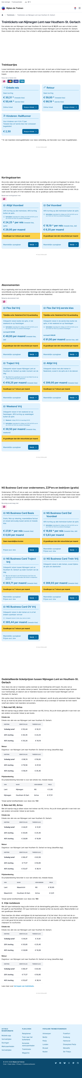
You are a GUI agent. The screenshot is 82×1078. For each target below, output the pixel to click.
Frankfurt (66, 1033)
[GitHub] (78, 1063)
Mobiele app (6, 1035)
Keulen (45, 1052)
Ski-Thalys (67, 1052)
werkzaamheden (17, 2)
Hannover (66, 1041)
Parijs (45, 1041)
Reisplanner (26, 1033)
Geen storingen (6, 2)
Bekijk (32, 245)
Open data (11, 1064)
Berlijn (45, 1037)
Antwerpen (47, 1033)
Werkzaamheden (8, 1046)
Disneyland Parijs (69, 1044)
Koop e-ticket (29, 107)
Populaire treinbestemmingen (54, 1029)
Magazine (25, 1053)
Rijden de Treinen (18, 1062)
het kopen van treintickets (24, 986)
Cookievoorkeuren (29, 1064)
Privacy (19, 1064)
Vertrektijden (6, 1039)
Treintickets (10, 15)
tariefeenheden (17, 801)
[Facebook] (60, 1063)
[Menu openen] (79, 8)
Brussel (45, 1048)
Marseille (66, 1048)
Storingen (5, 1043)
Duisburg (66, 1037)
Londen (45, 1044)
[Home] (3, 15)
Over (4, 1064)
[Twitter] (56, 1063)
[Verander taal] (75, 8)
